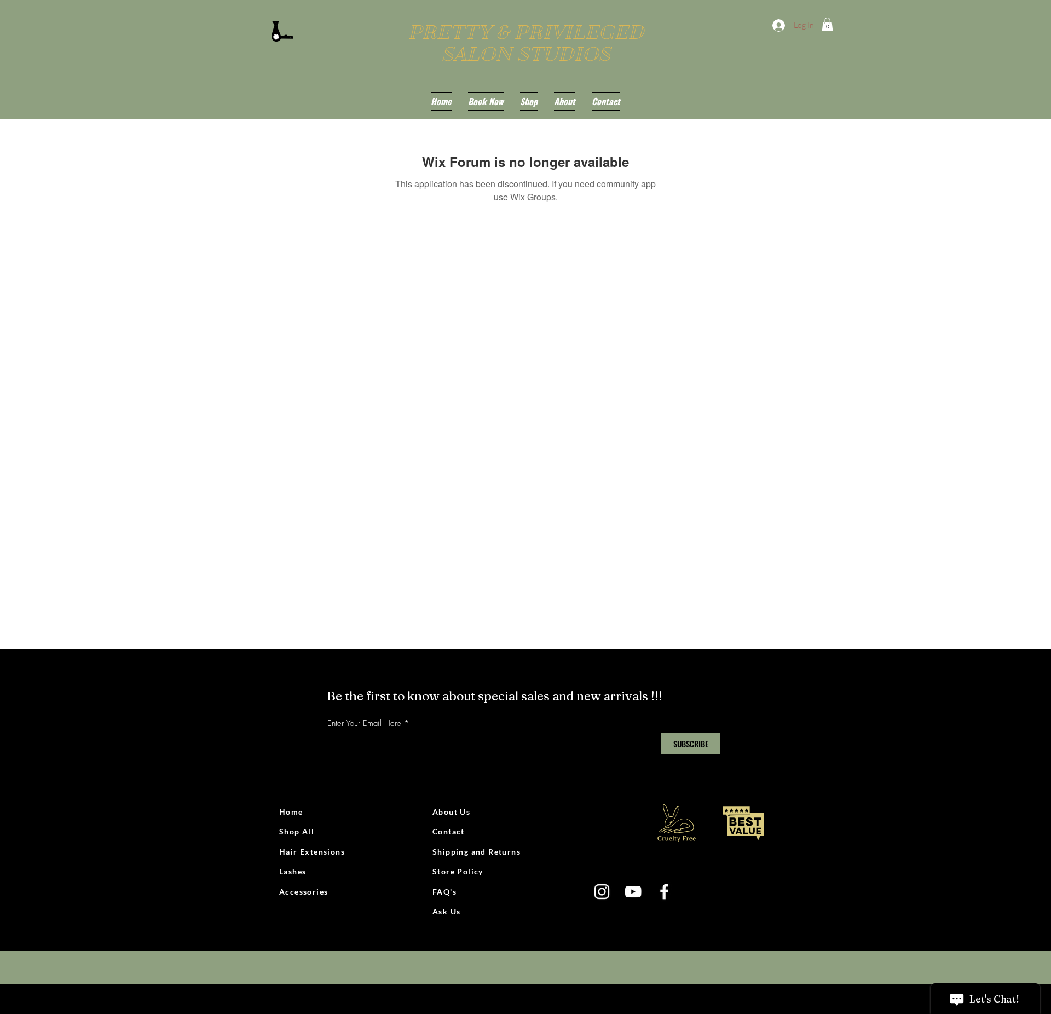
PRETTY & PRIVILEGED (526, 32)
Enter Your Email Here (364, 723)
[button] (827, 24)
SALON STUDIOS (525, 54)
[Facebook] (664, 892)
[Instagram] (602, 892)
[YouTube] (633, 892)
